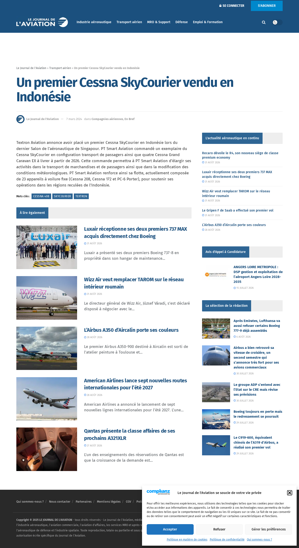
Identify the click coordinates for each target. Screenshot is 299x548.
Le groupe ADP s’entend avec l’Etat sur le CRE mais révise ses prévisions (257, 390)
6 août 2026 (243, 336)
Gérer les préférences (269, 529)
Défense (181, 22)
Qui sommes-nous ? (259, 539)
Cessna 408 (41, 196)
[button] (289, 492)
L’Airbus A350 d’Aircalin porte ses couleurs (131, 330)
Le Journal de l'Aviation (31, 68)
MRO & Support (158, 22)
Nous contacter (59, 501)
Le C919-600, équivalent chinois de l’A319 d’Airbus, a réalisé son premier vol (256, 442)
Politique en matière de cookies (187, 539)
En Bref (130, 119)
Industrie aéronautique (94, 22)
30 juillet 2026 (245, 373)
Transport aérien (129, 22)
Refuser (219, 529)
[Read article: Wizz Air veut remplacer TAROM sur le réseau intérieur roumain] (46, 298)
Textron (81, 196)
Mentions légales (109, 501)
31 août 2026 (94, 243)
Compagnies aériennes (107, 119)
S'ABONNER (267, 6)
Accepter (170, 529)
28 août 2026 (94, 337)
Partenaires (84, 501)
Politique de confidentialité (227, 539)
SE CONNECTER (233, 6)
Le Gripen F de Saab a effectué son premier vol (237, 210)
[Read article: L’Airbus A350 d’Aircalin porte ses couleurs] (46, 348)
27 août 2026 (94, 445)
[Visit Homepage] (43, 22)
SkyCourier (62, 196)
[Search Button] (264, 22)
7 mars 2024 (74, 119)
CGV (128, 501)
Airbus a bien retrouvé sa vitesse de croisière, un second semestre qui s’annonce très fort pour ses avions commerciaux (256, 357)
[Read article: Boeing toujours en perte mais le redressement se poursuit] (216, 419)
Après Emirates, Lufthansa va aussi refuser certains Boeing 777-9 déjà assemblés (257, 326)
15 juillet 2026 (245, 287)
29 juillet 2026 (245, 422)
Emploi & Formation (208, 22)
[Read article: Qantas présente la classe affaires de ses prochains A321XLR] (46, 449)
